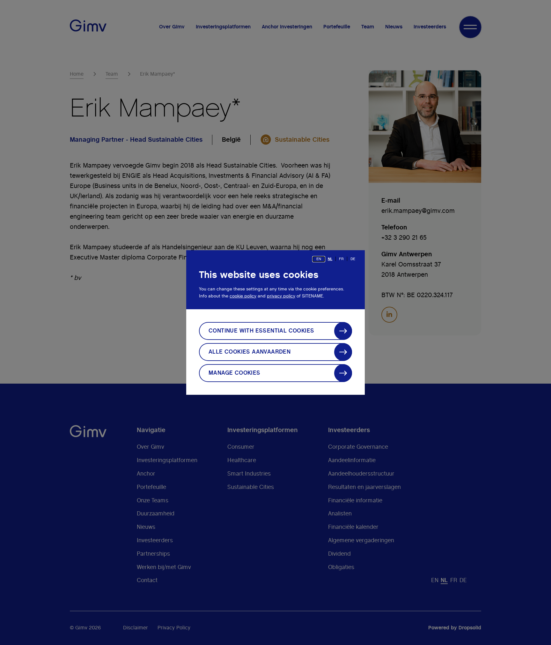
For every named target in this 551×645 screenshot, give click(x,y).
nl (330, 259)
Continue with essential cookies (261, 331)
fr (341, 259)
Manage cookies (235, 373)
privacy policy (281, 296)
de (352, 259)
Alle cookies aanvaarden (249, 352)
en (318, 259)
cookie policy (243, 296)
